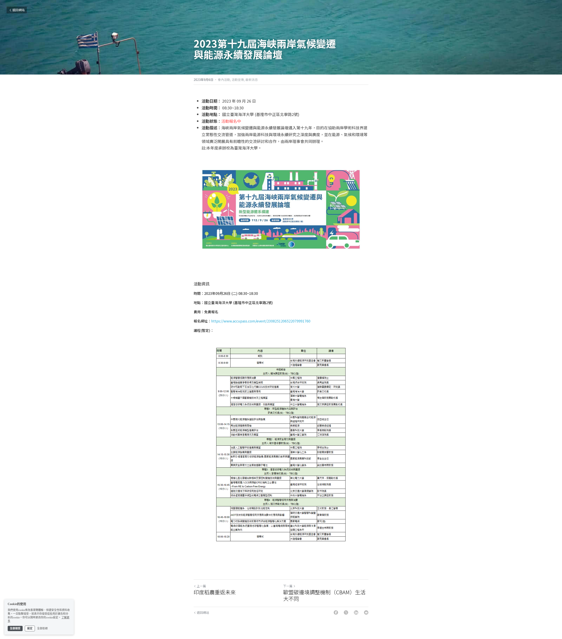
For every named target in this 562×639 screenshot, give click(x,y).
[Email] (366, 612)
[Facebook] (336, 612)
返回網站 (18, 10)
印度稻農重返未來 (215, 592)
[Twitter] (346, 612)
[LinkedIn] (356, 612)
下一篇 (287, 586)
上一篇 (201, 586)
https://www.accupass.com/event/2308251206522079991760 (260, 321)
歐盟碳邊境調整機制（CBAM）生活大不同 (324, 595)
